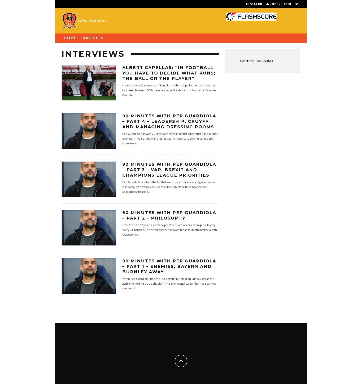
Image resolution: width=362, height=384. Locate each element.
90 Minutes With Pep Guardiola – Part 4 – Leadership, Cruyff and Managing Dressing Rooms (169, 121)
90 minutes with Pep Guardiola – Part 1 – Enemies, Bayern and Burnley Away (169, 266)
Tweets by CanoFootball (256, 61)
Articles (93, 38)
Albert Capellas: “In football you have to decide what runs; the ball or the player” (169, 73)
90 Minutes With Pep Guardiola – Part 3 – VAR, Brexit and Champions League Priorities (169, 170)
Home (70, 38)
